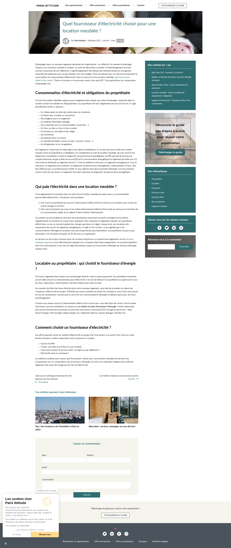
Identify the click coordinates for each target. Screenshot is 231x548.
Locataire (120, 40)
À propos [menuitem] (143, 541)
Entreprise (156, 188)
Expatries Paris (158, 197)
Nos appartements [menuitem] (73, 5)
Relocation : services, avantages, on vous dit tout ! (112, 426)
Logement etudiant (159, 206)
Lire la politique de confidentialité (17, 526)
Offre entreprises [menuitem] (97, 5)
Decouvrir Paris (158, 193)
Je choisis (17, 534)
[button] (5, 543)
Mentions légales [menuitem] (160, 541)
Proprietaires (157, 179)
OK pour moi (45, 534)
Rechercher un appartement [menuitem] (76, 541)
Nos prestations (158, 202)
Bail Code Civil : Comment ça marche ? (168, 73)
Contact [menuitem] (140, 5)
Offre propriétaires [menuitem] (121, 5)
